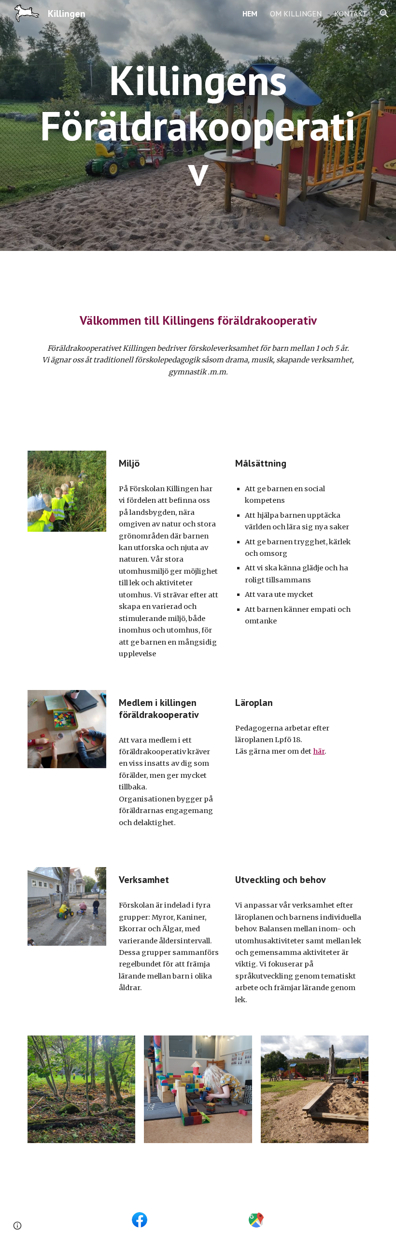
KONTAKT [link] (350, 13)
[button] (384, 13)
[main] (198, 125)
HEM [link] (249, 13)
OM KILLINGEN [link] (296, 13)
